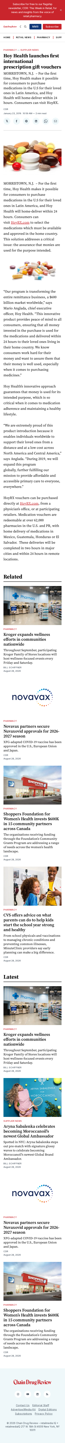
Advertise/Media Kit (23, 1409)
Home (6, 37)
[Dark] (21, 26)
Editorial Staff (40, 1405)
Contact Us (23, 1405)
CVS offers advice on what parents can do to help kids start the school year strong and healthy (28, 922)
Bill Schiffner (12, 667)
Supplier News (29, 50)
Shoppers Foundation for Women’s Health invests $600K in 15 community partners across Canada (31, 821)
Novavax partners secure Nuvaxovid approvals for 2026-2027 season (31, 731)
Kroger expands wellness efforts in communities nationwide (26, 639)
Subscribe (52, 26)
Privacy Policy (44, 1413)
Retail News (23, 37)
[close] (61, 10)
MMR (35, 26)
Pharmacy (43, 37)
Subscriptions (23, 1413)
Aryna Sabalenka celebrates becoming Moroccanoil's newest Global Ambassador (29, 1131)
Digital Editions (47, 1409)
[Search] (25, 26)
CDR (5, 109)
